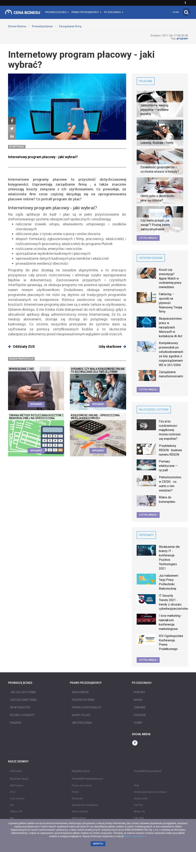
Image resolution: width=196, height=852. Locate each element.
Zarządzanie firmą (70, 26)
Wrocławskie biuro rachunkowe (150, 792)
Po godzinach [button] (112, 12)
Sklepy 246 (139, 811)
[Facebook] (12, 121)
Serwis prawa (79, 818)
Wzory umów (141, 798)
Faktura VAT (16, 811)
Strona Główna (17, 26)
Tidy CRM (139, 818)
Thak (136, 785)
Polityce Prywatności (135, 836)
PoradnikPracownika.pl (147, 771)
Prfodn (75, 792)
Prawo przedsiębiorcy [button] (85, 12)
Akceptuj (98, 844)
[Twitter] (12, 128)
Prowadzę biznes (42, 26)
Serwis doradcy (80, 811)
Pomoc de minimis (82, 785)
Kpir (12, 818)
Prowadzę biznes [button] (56, 12)
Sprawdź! (36, 404)
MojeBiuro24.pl (81, 771)
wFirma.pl (16, 771)
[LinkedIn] (12, 136)
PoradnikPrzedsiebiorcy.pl (87, 778)
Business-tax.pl (19, 778)
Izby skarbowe (110, 346)
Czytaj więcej (148, 238)
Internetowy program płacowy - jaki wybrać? (43, 157)
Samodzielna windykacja (85, 805)
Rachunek (77, 798)
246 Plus (138, 805)
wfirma (176, 12)
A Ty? (13, 792)
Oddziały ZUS (24, 346)
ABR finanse (16, 785)
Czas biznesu (17, 798)
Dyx (12, 805)
